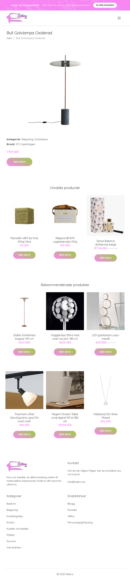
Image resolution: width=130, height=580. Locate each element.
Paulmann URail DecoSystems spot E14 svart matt (24, 417)
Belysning (27, 139)
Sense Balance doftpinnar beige (105, 242)
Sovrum (11, 541)
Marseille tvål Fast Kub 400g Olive (24, 239)
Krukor (11, 522)
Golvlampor (41, 139)
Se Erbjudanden (105, 5)
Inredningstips (15, 516)
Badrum (11, 503)
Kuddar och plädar (18, 528)
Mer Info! (19, 161)
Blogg (71, 503)
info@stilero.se (76, 481)
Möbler (11, 535)
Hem (9, 38)
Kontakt (72, 510)
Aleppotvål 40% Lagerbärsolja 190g (65, 239)
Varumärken (14, 547)
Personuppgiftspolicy (80, 522)
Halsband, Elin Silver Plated (105, 415)
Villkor (71, 516)
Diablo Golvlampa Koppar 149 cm (24, 336)
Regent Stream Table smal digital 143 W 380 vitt (65, 417)
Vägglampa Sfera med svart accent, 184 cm (65, 336)
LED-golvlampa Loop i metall (105, 336)
